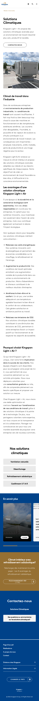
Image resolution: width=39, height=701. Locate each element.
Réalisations (7, 648)
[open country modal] (28, 4)
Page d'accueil (8, 645)
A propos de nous (9, 652)
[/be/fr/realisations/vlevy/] (17, 522)
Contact (6, 655)
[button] (36, 4)
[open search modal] (33, 4)
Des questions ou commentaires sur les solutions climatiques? (19, 618)
